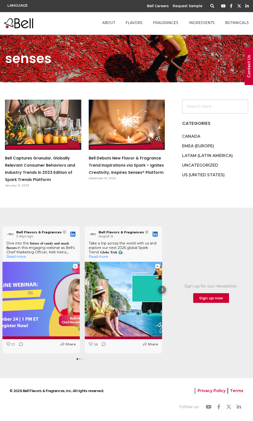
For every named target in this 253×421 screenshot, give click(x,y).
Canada (191, 136)
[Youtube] (223, 6)
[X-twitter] (239, 6)
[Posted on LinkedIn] (73, 234)
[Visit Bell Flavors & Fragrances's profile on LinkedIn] (10, 234)
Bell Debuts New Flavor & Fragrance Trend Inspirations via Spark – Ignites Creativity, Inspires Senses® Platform (126, 165)
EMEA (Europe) (198, 146)
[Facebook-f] (231, 6)
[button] (212, 6)
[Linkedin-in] (247, 6)
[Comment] (19, 345)
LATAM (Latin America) (207, 155)
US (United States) (203, 175)
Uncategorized (200, 165)
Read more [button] (16, 256)
